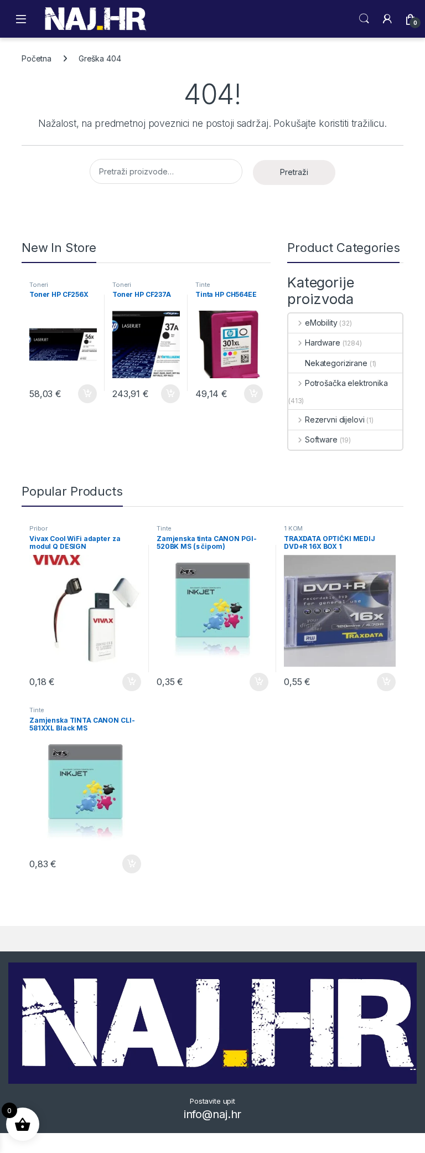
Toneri (38, 285)
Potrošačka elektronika (346, 383)
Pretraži (294, 172)
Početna (36, 58)
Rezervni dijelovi (334, 419)
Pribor (38, 528)
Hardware (322, 342)
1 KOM (293, 528)
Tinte (202, 285)
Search (364, 19)
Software (321, 439)
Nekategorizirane (336, 363)
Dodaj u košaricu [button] (81, 393)
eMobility (321, 322)
